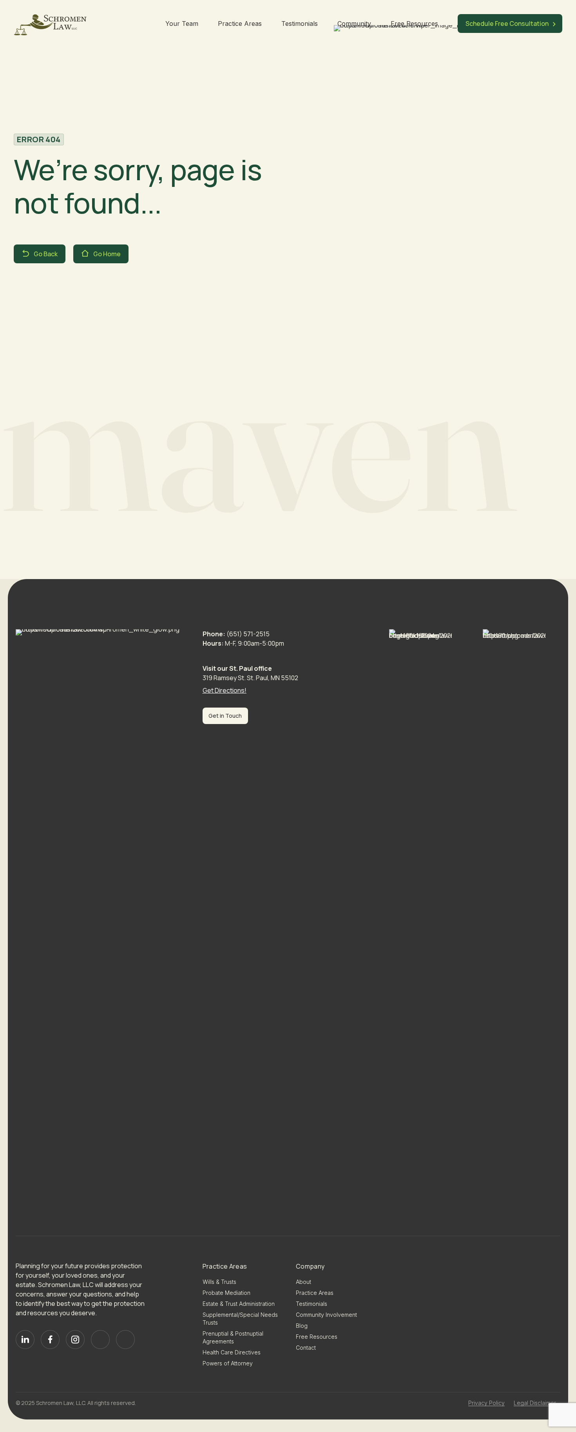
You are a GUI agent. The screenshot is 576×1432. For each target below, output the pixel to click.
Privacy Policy (486, 1402)
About (303, 1281)
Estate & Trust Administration (239, 1303)
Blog (302, 1325)
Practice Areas (240, 23)
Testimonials (299, 23)
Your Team (181, 23)
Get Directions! (224, 690)
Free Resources (414, 23)
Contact (306, 1347)
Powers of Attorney (228, 1363)
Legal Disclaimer (535, 1402)
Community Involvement (326, 1314)
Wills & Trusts (219, 1281)
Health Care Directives (232, 1352)
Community (354, 23)
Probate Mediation (226, 1292)
